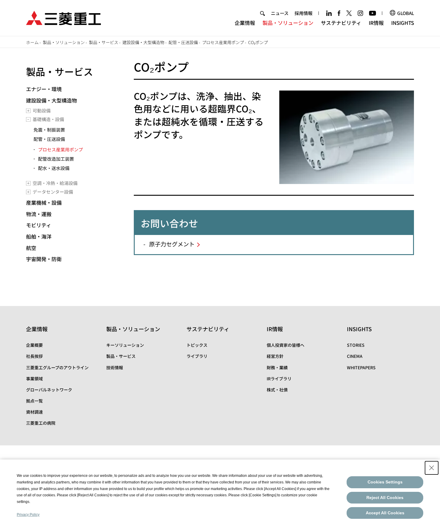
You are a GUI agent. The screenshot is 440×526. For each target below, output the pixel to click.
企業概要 (34, 345)
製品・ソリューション (288, 22)
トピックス (196, 345)
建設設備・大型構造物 (143, 42)
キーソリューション (125, 345)
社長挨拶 (34, 356)
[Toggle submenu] (28, 110)
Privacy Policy (28, 515)
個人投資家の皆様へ (285, 345)
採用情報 (303, 13)
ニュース (280, 13)
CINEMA (354, 356)
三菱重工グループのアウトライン (57, 367)
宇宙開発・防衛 (44, 259)
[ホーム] (63, 17)
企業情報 (245, 22)
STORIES (356, 345)
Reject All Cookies (384, 497)
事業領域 (34, 379)
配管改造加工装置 (56, 159)
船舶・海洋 (38, 236)
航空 (31, 247)
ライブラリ (196, 356)
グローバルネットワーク (49, 390)
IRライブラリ (279, 379)
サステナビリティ (341, 22)
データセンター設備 (53, 192)
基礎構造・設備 (48, 119)
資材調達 (34, 412)
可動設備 (42, 110)
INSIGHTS (402, 22)
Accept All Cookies (385, 512)
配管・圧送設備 (183, 42)
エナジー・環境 (44, 89)
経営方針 (275, 356)
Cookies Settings (385, 482)
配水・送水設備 (53, 168)
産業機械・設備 (44, 202)
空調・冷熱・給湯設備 (55, 183)
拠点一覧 (34, 401)
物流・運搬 (38, 214)
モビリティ (38, 225)
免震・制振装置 (49, 129)
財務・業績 (277, 367)
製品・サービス (103, 42)
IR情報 (376, 22)
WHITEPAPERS (361, 367)
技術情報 (114, 367)
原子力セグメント (172, 244)
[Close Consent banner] (431, 467)
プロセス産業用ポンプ (223, 42)
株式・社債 (277, 390)
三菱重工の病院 (40, 423)
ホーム (32, 42)
